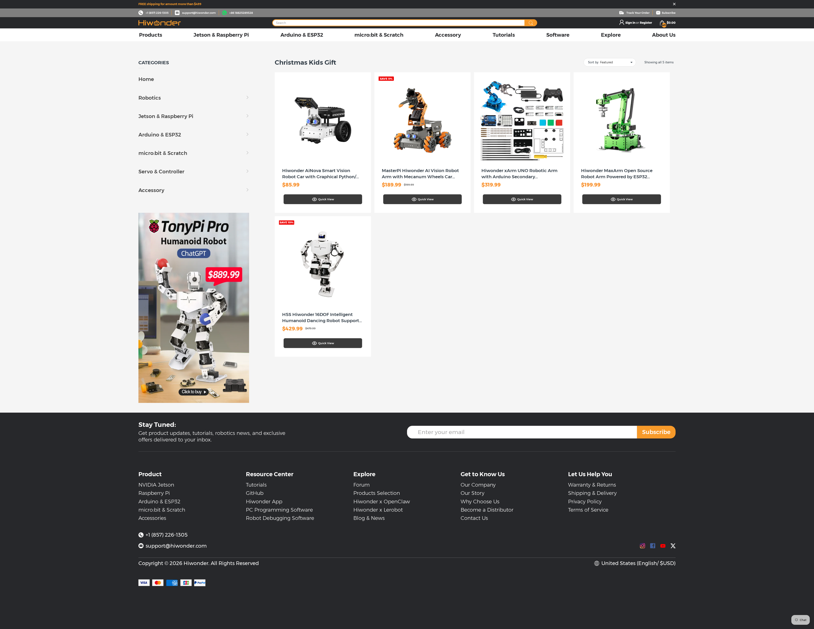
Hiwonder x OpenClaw (381, 501)
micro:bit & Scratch (161, 510)
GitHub (254, 493)
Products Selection (376, 493)
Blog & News (369, 518)
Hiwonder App (264, 501)
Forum (361, 485)
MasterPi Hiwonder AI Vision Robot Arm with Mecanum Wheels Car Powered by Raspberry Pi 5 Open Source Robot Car (420, 174)
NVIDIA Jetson (156, 485)
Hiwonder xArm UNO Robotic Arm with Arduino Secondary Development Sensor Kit (519, 174)
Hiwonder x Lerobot (378, 510)
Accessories (152, 518)
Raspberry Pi (154, 493)
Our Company (478, 485)
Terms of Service (588, 510)
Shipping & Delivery (592, 493)
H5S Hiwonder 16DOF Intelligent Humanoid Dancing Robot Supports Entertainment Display (321, 318)
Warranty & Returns (592, 485)
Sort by (593, 62)
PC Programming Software (279, 510)
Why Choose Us (480, 501)
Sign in (630, 23)
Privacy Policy (585, 501)
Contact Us (474, 518)
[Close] (674, 4)
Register (646, 23)
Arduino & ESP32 (159, 501)
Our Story (472, 493)
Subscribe (656, 432)
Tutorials (256, 485)
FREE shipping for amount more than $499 (169, 4)
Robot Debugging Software (280, 518)
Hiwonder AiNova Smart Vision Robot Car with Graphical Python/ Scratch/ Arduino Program (319, 174)
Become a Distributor (487, 510)
